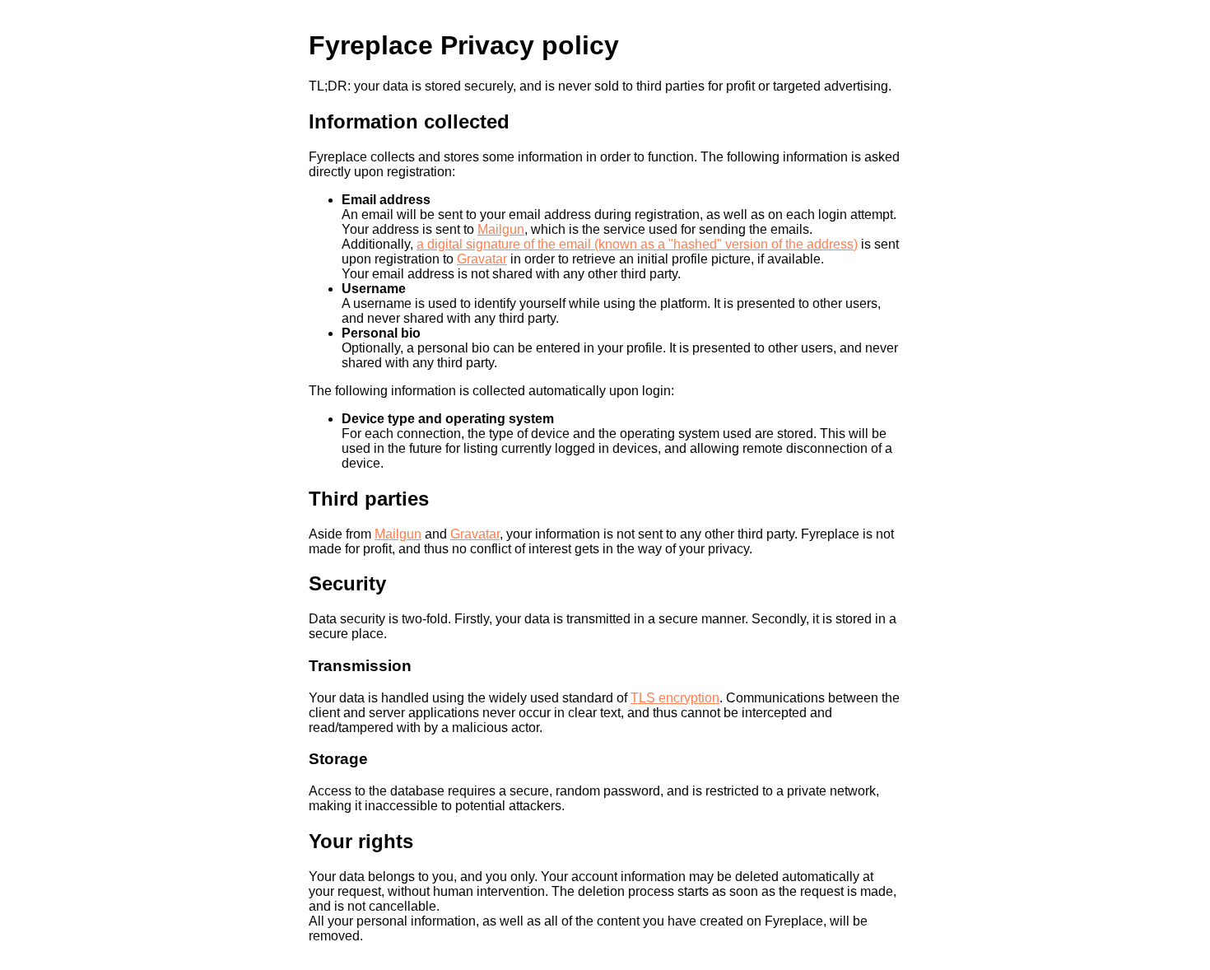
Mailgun (500, 229)
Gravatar (482, 259)
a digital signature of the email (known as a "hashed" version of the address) (637, 244)
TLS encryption (675, 698)
